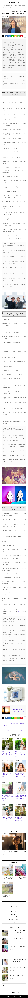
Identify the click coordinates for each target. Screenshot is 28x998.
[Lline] (12, 36)
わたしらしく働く (14, 916)
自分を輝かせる (6, 720)
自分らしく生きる (7, 723)
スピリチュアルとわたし (14, 919)
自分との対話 (12, 723)
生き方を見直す (18, 723)
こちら (19, 611)
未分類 (14, 922)
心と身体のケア (14, 911)
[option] (14, 844)
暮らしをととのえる (14, 909)
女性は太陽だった (14, 2)
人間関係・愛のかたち (14, 914)
